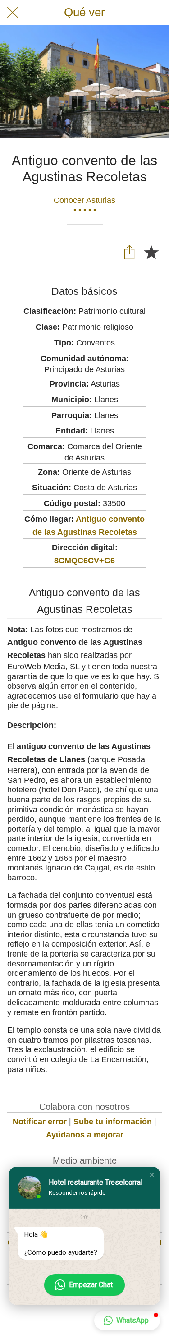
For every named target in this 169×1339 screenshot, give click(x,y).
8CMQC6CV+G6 (84, 560)
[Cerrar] (12, 12)
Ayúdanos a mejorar (84, 1134)
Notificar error (40, 1121)
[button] (151, 1174)
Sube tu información (112, 1121)
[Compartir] (129, 251)
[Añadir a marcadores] (151, 251)
